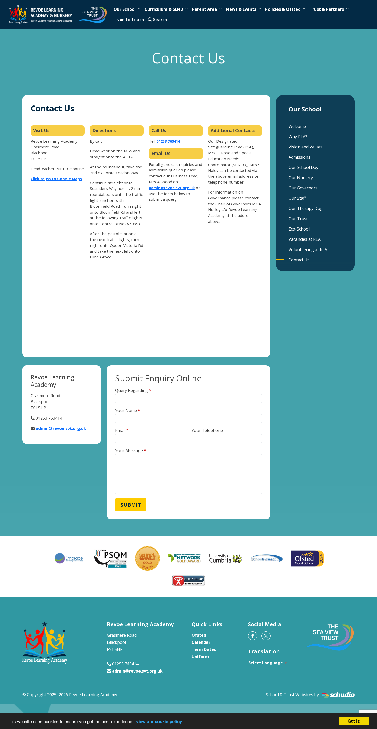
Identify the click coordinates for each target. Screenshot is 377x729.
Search (159, 19)
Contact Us (299, 260)
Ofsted (199, 635)
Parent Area (204, 9)
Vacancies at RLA (305, 239)
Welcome (297, 126)
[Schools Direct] (266, 558)
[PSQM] (110, 558)
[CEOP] (188, 580)
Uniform (200, 656)
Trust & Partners (327, 9)
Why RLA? (298, 136)
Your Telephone (207, 430)
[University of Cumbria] (225, 558)
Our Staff (297, 198)
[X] (266, 635)
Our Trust (298, 219)
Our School (125, 9)
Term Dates (204, 649)
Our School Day (303, 167)
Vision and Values (305, 147)
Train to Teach (129, 19)
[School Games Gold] (147, 558)
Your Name (126, 410)
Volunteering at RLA (308, 249)
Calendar (201, 642)
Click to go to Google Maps (56, 178)
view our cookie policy (159, 721)
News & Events (241, 9)
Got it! (354, 721)
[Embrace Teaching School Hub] (69, 558)
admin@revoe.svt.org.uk (172, 187)
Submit (131, 504)
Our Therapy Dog (306, 208)
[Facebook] (252, 635)
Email (120, 430)
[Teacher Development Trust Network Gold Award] (184, 558)
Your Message (129, 450)
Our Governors (303, 188)
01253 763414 (168, 141)
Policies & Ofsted (283, 9)
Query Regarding (131, 390)
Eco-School (299, 229)
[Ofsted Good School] (307, 558)
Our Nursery (301, 177)
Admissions (299, 157)
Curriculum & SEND (164, 9)
